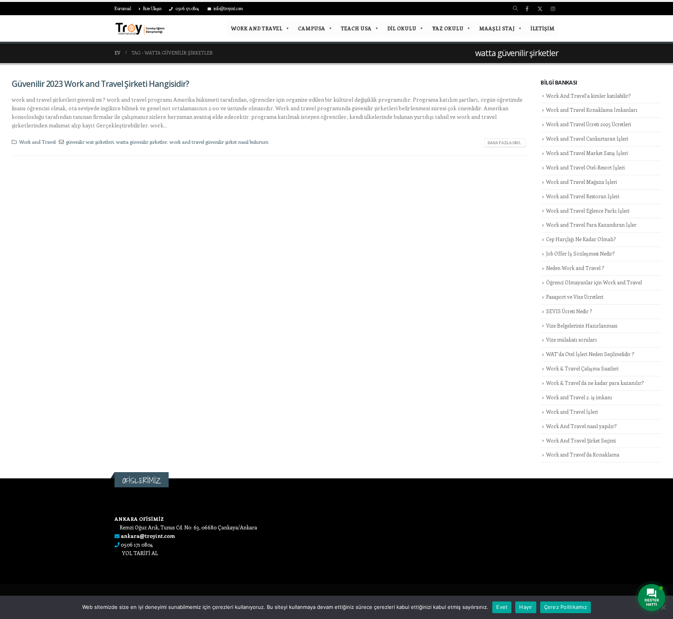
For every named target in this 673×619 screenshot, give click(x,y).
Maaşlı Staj (497, 28)
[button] (515, 8)
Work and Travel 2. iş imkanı (579, 397)
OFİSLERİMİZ (141, 480)
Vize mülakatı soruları (571, 339)
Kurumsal (123, 8)
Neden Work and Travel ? (575, 268)
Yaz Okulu (447, 28)
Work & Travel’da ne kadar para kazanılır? (595, 382)
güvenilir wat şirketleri (90, 141)
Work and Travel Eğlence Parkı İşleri (587, 210)
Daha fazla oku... (505, 142)
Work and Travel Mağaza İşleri (581, 181)
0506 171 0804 (187, 8)
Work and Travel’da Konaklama (582, 454)
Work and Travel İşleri (572, 411)
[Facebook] (526, 8)
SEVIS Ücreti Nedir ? (569, 311)
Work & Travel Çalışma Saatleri (582, 368)
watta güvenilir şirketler (141, 141)
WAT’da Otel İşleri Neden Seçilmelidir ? (590, 354)
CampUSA (311, 28)
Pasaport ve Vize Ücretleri (574, 296)
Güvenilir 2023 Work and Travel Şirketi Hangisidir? (100, 83)
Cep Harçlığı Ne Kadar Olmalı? (581, 239)
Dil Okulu (401, 28)
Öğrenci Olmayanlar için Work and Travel (594, 282)
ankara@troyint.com (148, 536)
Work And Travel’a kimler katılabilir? (588, 95)
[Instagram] (552, 8)
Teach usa (356, 28)
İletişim (542, 28)
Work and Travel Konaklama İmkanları (591, 109)
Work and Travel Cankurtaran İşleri (587, 138)
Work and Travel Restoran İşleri (582, 196)
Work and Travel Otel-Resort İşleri (585, 167)
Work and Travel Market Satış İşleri (587, 153)
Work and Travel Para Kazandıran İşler (591, 224)
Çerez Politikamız (565, 607)
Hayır (525, 607)
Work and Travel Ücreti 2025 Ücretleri (588, 124)
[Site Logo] (140, 29)
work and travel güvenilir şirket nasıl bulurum (218, 141)
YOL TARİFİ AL (140, 553)
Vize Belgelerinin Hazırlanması (581, 325)
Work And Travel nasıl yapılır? (581, 426)
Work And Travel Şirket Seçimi (581, 440)
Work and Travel (256, 28)
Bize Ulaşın (152, 8)
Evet (501, 607)
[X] (539, 8)
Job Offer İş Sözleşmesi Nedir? (580, 253)
